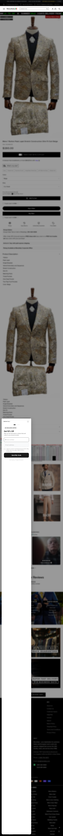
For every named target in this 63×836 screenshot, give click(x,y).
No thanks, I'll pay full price (16, 460)
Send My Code (16, 455)
